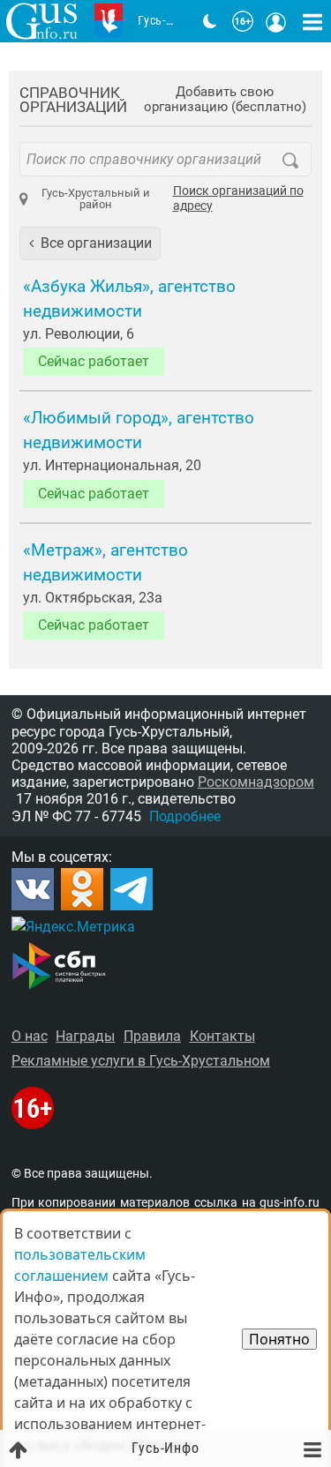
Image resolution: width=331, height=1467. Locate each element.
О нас (29, 1036)
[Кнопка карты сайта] (312, 21)
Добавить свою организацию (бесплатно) (225, 100)
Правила (152, 1036)
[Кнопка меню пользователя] (276, 21)
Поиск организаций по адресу (238, 198)
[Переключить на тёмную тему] (210, 21)
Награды (85, 1036)
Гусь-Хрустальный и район (95, 198)
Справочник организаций (73, 100)
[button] (90, 243)
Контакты (222, 1036)
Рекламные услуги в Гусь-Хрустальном (140, 1060)
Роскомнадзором (256, 782)
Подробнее (185, 816)
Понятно (279, 1339)
